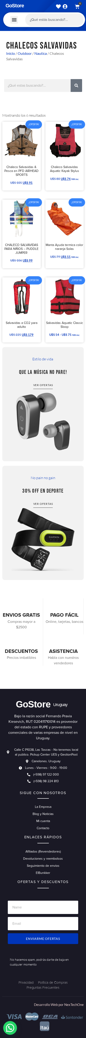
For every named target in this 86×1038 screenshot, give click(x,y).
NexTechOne (74, 1004)
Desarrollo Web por (49, 1004)
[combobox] (54, 19)
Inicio (10, 53)
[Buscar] (76, 85)
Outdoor (25, 53)
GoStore (15, 5)
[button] (14, 20)
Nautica (40, 53)
